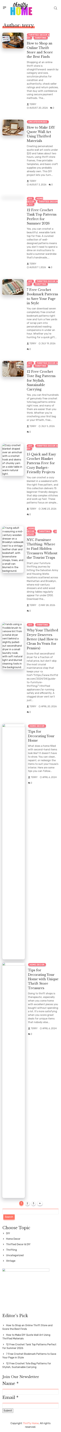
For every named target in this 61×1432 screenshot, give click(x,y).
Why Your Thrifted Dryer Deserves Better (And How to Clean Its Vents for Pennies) (42, 639)
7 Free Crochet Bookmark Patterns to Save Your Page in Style (29, 1355)
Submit (8, 1410)
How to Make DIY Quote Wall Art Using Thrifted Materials (26, 1336)
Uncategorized (37, 122)
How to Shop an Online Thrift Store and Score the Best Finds (27, 1327)
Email (10, 1397)
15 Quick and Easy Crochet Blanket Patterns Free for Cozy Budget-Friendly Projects (41, 463)
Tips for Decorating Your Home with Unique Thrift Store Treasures (43, 979)
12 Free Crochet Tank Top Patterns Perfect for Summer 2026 (29, 1346)
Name (10, 1383)
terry (32, 104)
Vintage (10, 1260)
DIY (30, 198)
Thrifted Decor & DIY (18, 1244)
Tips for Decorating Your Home (41, 736)
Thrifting (40, 38)
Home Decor (37, 726)
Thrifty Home (31, 1423)
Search (9, 1216)
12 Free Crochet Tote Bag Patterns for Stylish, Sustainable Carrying (41, 380)
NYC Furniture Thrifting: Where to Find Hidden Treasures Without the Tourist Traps (42, 548)
